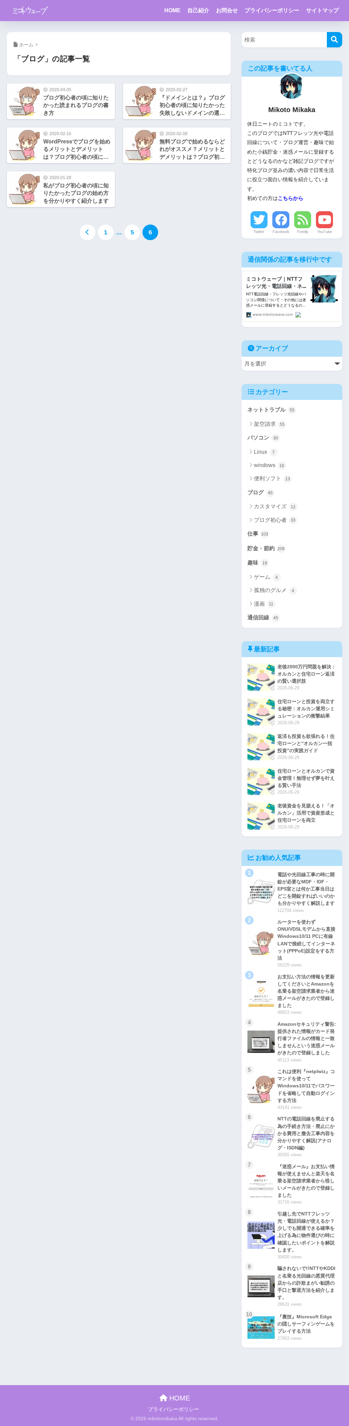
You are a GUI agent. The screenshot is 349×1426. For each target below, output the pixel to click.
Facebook (281, 232)
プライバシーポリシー (272, 10)
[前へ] (87, 232)
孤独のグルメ (274, 590)
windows (269, 465)
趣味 (257, 562)
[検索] (334, 39)
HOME (172, 10)
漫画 (264, 604)
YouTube (324, 232)
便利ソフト (272, 478)
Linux (264, 452)
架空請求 (269, 424)
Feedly (302, 232)
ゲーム (266, 577)
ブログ (260, 492)
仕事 (258, 534)
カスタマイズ (274, 506)
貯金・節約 (266, 548)
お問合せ (227, 10)
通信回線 (262, 617)
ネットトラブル (270, 410)
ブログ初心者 (274, 520)
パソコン (262, 437)
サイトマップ (322, 10)
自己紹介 (198, 10)
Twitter (259, 232)
